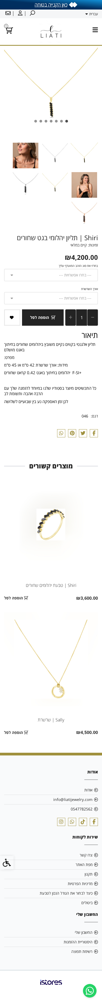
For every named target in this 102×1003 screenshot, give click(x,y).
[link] (90, 991)
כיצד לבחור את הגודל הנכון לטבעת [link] (66, 893)
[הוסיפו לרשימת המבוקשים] (12, 317)
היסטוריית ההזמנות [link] (78, 941)
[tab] (66, 121)
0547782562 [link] (81, 809)
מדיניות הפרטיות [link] (80, 883)
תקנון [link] (88, 874)
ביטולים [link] (86, 902)
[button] (84, 155)
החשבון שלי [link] (83, 932)
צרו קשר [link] (86, 855)
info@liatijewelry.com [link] (72, 799)
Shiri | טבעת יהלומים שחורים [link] (51, 585)
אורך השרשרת (89, 289)
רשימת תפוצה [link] (81, 951)
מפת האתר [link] (84, 864)
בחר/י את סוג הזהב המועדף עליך (78, 266)
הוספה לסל (39, 317)
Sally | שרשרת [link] (51, 720)
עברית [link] (93, 13)
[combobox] (51, 275)
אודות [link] (88, 789)
